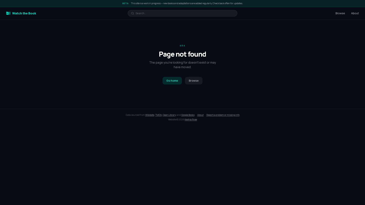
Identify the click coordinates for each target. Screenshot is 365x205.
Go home (172, 80)
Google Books (187, 115)
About (355, 13)
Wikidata (149, 115)
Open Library (169, 115)
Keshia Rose (191, 119)
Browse (340, 13)
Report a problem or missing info (223, 115)
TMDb (158, 115)
